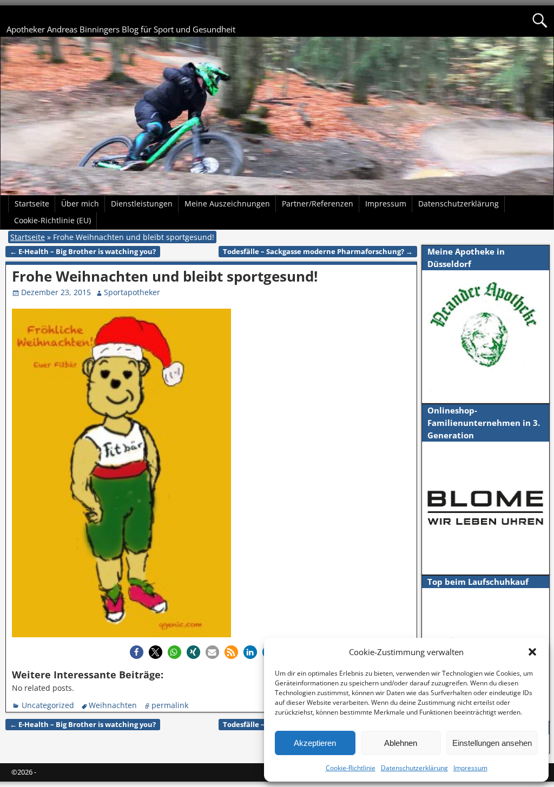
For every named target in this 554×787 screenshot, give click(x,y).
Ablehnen (400, 743)
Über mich (80, 203)
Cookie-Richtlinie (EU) (52, 220)
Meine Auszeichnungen (227, 203)
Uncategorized (48, 705)
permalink (169, 705)
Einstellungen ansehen (492, 743)
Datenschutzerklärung (414, 767)
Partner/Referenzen (317, 203)
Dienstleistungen (142, 203)
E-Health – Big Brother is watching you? (83, 251)
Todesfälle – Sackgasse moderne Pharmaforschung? (318, 251)
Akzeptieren (315, 743)
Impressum (470, 767)
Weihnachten (113, 705)
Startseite (32, 203)
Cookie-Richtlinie (350, 767)
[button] (532, 651)
